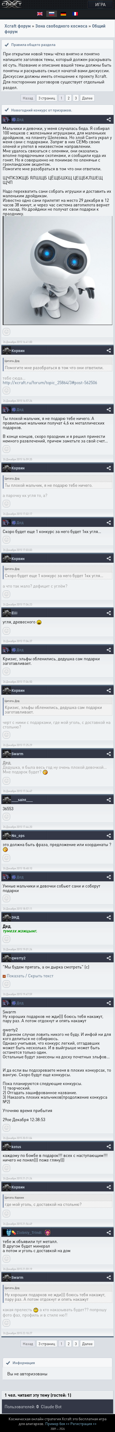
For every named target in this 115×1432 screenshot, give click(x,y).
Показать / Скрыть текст (30, 975)
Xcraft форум (18, 26)
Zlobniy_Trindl (29, 1232)
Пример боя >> (57, 1423)
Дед (20, 119)
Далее (87, 97)
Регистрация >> (83, 1423)
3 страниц (47, 97)
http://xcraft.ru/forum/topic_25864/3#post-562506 (50, 382)
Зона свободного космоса (61, 26)
